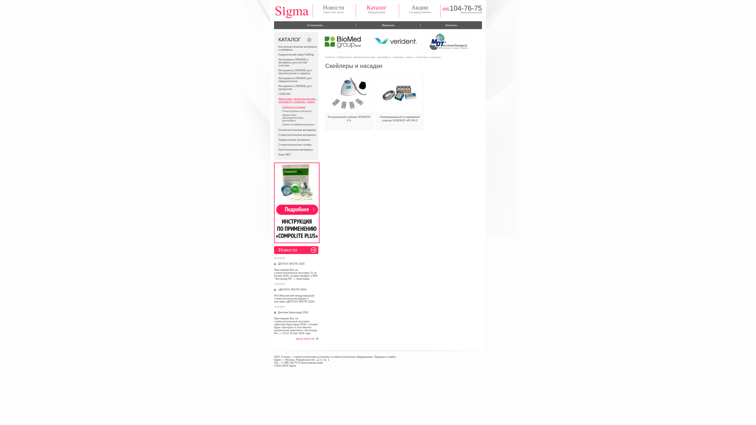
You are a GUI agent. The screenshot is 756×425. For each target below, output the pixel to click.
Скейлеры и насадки (293, 107)
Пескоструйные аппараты (297, 111)
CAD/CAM (284, 93)
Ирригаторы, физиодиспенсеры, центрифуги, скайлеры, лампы (297, 100)
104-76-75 (462, 8)
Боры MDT (284, 154)
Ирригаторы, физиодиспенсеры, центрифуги (293, 118)
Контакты (451, 25)
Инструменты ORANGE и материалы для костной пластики (293, 62)
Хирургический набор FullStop (296, 54)
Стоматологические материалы (297, 134)
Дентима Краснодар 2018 (293, 312)
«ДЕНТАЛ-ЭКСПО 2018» (292, 289)
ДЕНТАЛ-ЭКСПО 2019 (291, 263)
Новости (333, 7)
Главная (330, 57)
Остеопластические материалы (297, 129)
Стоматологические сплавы (294, 144)
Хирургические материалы (294, 139)
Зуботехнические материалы (295, 149)
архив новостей (305, 338)
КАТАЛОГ (289, 39)
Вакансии (388, 25)
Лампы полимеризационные (298, 124)
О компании (315, 25)
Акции (419, 7)
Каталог (376, 7)
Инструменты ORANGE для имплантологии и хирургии (294, 72)
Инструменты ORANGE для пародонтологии (294, 80)
